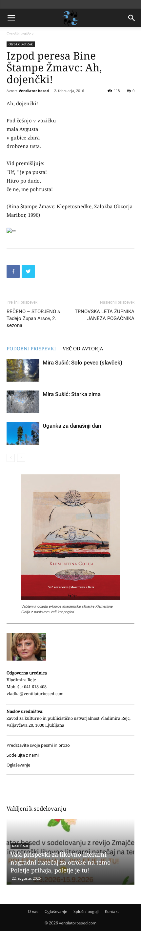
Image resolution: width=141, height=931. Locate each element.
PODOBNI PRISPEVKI (31, 348)
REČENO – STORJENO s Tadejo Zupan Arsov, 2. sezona (33, 318)
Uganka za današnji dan (72, 425)
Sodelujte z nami (23, 755)
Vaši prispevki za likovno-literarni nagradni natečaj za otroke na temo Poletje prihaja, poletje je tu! (60, 862)
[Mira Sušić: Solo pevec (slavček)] (23, 370)
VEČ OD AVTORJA (83, 348)
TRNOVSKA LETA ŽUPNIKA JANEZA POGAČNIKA (104, 315)
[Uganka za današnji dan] (23, 433)
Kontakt (112, 911)
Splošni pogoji (86, 911)
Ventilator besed (34, 90)
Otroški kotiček (20, 34)
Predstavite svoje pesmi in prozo (38, 745)
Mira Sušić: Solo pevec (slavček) (82, 362)
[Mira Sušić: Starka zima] (23, 401)
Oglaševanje (18, 765)
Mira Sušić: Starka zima (72, 394)
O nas (33, 911)
